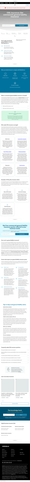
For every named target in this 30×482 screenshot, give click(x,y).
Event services (22, 165)
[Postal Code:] (8, 25)
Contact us (10, 417)
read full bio (19, 371)
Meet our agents (4, 454)
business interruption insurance (16, 251)
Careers (3, 457)
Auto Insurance (3, 397)
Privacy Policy (7, 417)
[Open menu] (1, 5)
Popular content (22, 454)
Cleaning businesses (22, 151)
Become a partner (4, 452)
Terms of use (13, 452)
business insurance (21, 97)
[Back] (1, 401)
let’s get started (21, 25)
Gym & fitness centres (7, 151)
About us (3, 449)
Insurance (7, 397)
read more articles (15, 403)
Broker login (21, 452)
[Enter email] (9, 415)
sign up (21, 414)
